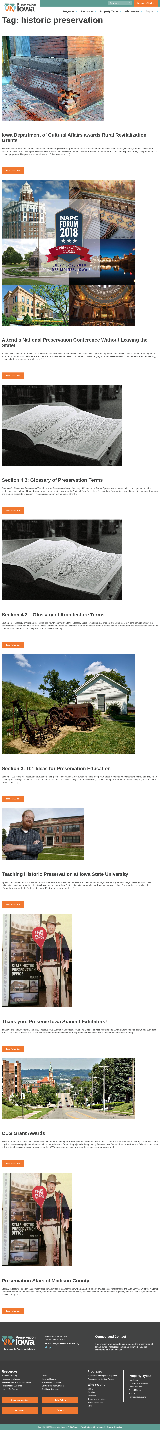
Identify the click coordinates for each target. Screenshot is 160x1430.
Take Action (60, 1400)
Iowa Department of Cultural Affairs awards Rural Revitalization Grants (74, 137)
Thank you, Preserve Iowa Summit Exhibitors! (54, 1021)
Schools (132, 1394)
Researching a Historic (11, 1379)
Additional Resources (50, 1389)
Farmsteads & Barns (137, 1397)
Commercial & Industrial (138, 1383)
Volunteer (19, 1410)
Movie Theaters (135, 1387)
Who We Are (132, 11)
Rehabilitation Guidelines (12, 1386)
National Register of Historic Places (16, 1382)
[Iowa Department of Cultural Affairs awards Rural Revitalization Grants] (80, 78)
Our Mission (92, 1392)
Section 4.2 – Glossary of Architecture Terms (53, 614)
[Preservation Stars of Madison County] (80, 1219)
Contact (90, 1389)
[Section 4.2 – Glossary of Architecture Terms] (80, 560)
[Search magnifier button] (130, 3)
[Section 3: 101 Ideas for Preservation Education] (80, 704)
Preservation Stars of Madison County (45, 1280)
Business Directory (9, 1376)
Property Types (109, 11)
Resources (87, 11)
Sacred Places (135, 1390)
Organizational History (96, 1399)
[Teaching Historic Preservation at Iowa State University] (80, 834)
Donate (60, 1410)
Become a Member (145, 3)
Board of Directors (95, 1402)
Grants (44, 1376)
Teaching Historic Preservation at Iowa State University (65, 874)
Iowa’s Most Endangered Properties (102, 1376)
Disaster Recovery (49, 1379)
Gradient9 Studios (114, 1427)
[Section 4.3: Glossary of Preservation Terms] (80, 425)
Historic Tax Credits (10, 1389)
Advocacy (91, 1396)
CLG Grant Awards (23, 1133)
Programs (68, 11)
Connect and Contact (110, 1336)
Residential (133, 1380)
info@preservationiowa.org (65, 1343)
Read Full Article (13, 171)
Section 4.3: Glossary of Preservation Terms (52, 480)
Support (150, 11)
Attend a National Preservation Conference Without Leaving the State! (74, 342)
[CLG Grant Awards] (80, 1088)
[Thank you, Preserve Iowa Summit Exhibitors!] (80, 960)
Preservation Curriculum (51, 1382)
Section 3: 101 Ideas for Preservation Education (56, 768)
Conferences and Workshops (53, 1386)
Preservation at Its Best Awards (100, 1379)
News (89, 1406)
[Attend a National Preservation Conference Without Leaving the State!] (80, 253)
